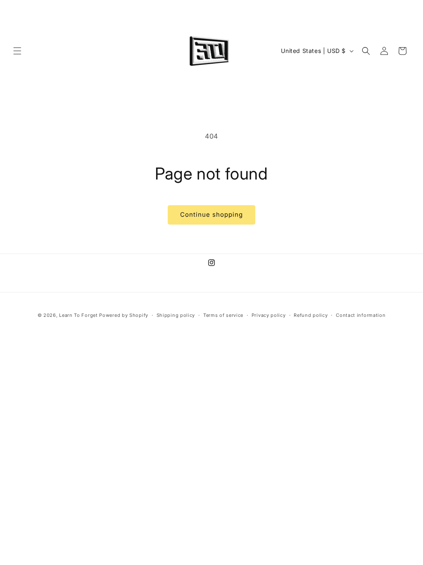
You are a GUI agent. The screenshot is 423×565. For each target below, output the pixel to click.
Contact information (360, 315)
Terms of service (223, 315)
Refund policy (311, 315)
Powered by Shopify (123, 315)
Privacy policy (269, 315)
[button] (17, 51)
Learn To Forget (78, 315)
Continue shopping (211, 214)
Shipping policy (176, 315)
